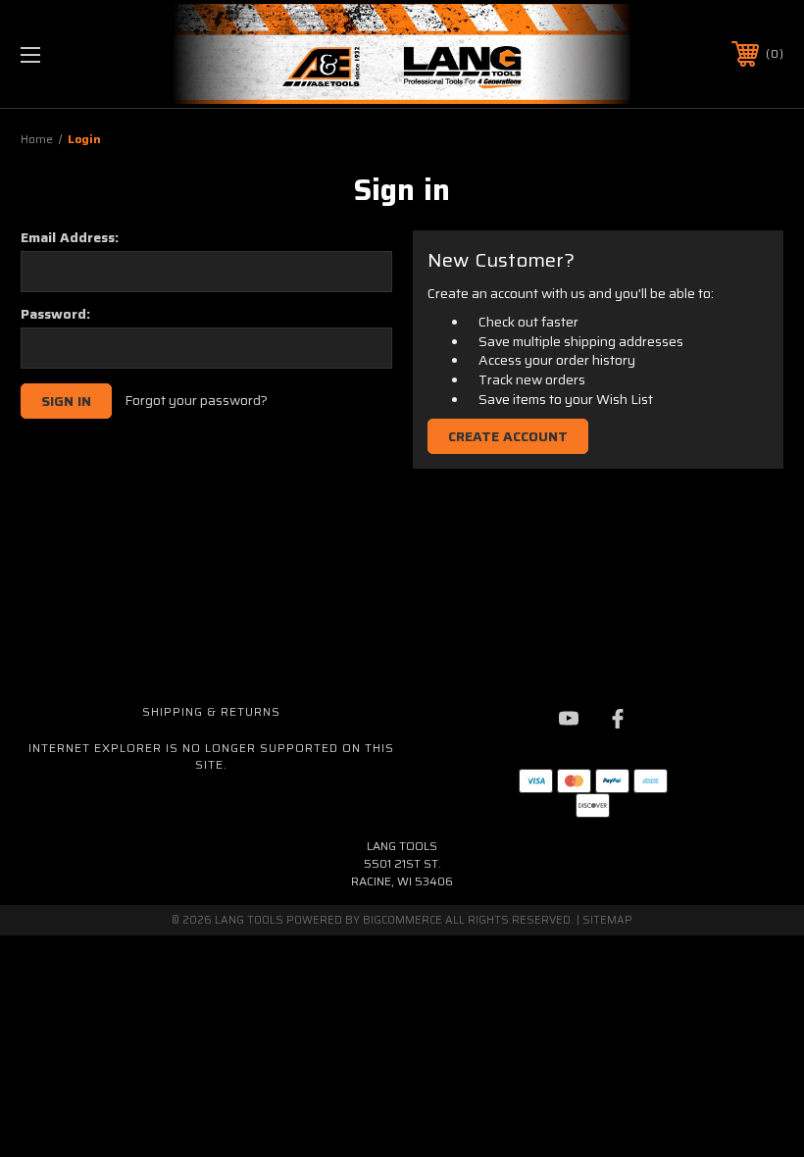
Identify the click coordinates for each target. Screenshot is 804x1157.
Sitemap (607, 920)
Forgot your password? (196, 401)
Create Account (508, 436)
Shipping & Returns (211, 711)
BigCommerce (402, 920)
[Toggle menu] (97, 54)
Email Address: (70, 237)
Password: (55, 314)
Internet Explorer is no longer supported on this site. (211, 756)
